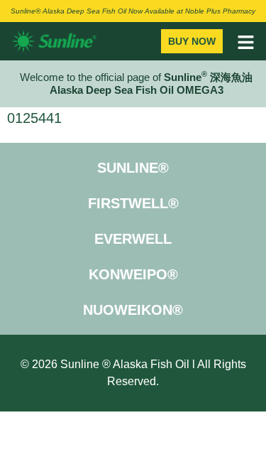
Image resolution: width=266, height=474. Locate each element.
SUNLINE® (133, 168)
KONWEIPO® (133, 274)
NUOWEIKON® (133, 310)
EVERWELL (133, 239)
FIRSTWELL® (133, 203)
